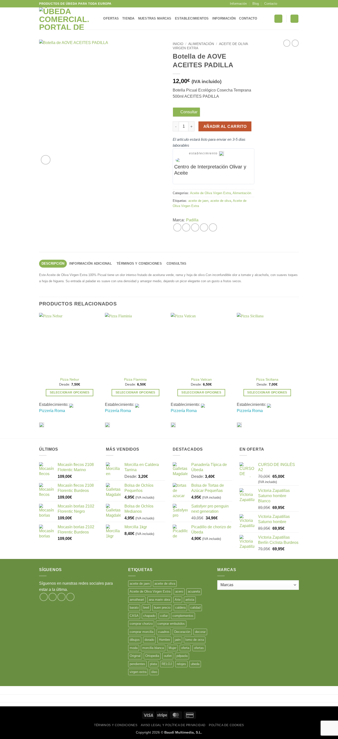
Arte (178, 599)
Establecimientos (192, 18)
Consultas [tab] (176, 263)
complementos (182, 616)
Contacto (270, 3)
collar (164, 616)
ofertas (199, 648)
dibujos (135, 640)
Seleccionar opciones (70, 392)
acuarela (194, 591)
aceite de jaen (198, 201)
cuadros (163, 632)
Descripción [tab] (53, 263)
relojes (181, 664)
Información (238, 3)
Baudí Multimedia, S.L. (183, 732)
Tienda (128, 18)
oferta (185, 648)
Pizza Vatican (201, 379)
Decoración (182, 632)
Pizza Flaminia (135, 379)
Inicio (178, 44)
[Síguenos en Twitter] (291, 3)
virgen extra (138, 672)
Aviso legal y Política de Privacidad (173, 725)
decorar (200, 632)
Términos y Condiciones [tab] (139, 263)
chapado (149, 616)
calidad (195, 607)
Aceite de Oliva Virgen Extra (210, 193)
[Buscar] (98, 18)
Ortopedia (152, 656)
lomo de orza (194, 640)
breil (146, 607)
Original (135, 656)
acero (179, 591)
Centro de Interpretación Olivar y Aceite (210, 170)
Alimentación (201, 44)
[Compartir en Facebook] (177, 227)
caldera (180, 607)
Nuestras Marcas (154, 18)
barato (134, 607)
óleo (154, 672)
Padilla (192, 220)
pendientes (137, 664)
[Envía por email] (195, 227)
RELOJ (167, 664)
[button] (278, 19)
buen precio (162, 607)
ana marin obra (159, 599)
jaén (178, 640)
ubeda (195, 664)
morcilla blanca (153, 648)
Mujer (172, 648)
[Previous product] (295, 43)
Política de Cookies (226, 725)
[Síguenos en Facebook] (282, 3)
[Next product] (286, 43)
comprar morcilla (141, 632)
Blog (255, 3)
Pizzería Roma (52, 411)
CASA (134, 616)
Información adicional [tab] (90, 263)
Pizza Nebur (69, 379)
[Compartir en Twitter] (186, 227)
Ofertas (111, 18)
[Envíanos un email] (296, 3)
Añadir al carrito (225, 126)
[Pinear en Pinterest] (204, 227)
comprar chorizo (141, 623)
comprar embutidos (171, 623)
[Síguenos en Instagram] (287, 3)
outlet (168, 656)
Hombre (164, 640)
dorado (149, 640)
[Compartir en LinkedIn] (213, 227)
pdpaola (182, 656)
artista (189, 599)
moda (134, 648)
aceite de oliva (220, 201)
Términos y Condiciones (115, 725)
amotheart (137, 599)
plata (153, 664)
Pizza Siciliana (267, 379)
